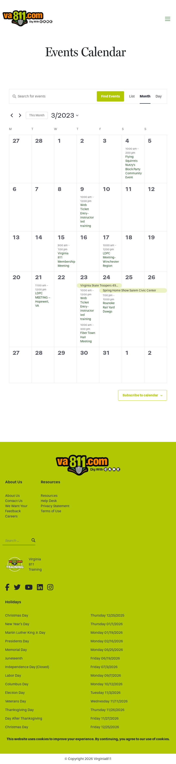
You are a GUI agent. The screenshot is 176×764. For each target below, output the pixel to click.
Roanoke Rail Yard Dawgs (109, 307)
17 (106, 237)
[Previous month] (11, 115)
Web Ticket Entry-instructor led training (87, 215)
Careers (11, 516)
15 (61, 237)
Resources (49, 496)
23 (84, 277)
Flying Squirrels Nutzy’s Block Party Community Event (133, 167)
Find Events (110, 96)
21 (38, 277)
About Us (12, 496)
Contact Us (14, 501)
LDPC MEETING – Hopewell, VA (42, 299)
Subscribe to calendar (140, 395)
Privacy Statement (55, 506)
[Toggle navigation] (167, 19)
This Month (36, 115)
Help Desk (49, 501)
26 (151, 277)
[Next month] (20, 115)
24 (106, 277)
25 (129, 277)
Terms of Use (51, 511)
